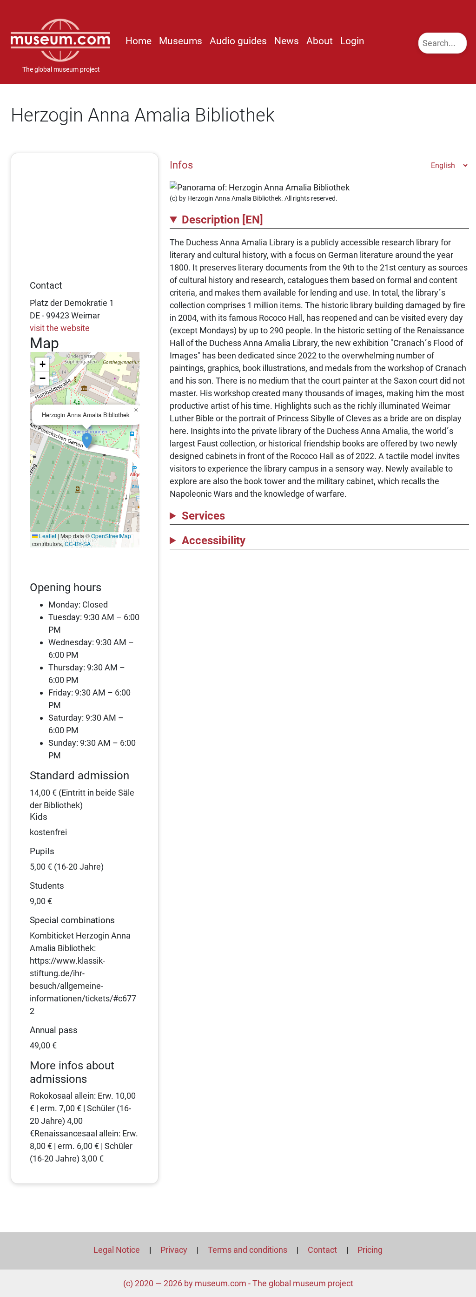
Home (139, 41)
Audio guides (238, 41)
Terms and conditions (247, 1250)
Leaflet (47, 536)
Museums (180, 41)
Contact (322, 1250)
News (286, 41)
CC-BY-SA (78, 543)
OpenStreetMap (111, 536)
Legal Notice (116, 1250)
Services (203, 515)
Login (352, 41)
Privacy (173, 1250)
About (319, 41)
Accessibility (213, 540)
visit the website (60, 328)
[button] (87, 436)
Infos (181, 165)
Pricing (370, 1250)
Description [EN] (222, 219)
